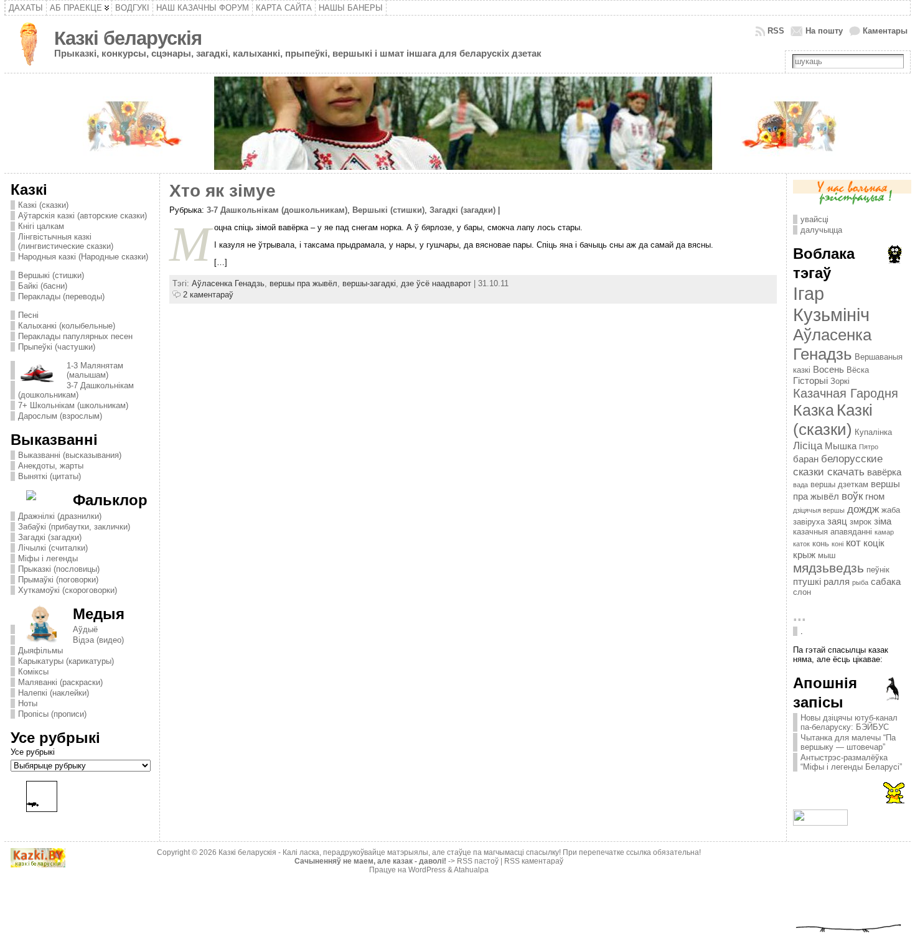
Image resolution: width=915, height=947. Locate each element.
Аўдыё (85, 629)
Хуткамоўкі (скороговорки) (67, 590)
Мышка (840, 446)
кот (853, 542)
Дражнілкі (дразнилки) (59, 516)
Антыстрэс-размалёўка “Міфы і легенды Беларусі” (851, 762)
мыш (826, 555)
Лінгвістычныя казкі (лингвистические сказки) (65, 241)
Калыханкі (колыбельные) (66, 325)
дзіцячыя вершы (819, 510)
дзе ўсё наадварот (436, 283)
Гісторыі (810, 380)
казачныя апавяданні (832, 531)
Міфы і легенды (48, 558)
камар (884, 532)
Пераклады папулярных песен (75, 336)
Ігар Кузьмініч (831, 304)
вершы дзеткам (839, 484)
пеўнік (877, 569)
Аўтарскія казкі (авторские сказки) (82, 215)
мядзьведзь (828, 568)
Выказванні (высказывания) (69, 455)
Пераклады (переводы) (61, 296)
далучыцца (821, 230)
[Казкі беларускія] (457, 123)
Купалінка (873, 432)
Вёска (858, 370)
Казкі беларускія (128, 38)
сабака (886, 581)
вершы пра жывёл (303, 283)
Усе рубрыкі (33, 752)
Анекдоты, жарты (50, 465)
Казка (813, 410)
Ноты (27, 703)
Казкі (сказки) (43, 205)
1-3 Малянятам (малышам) (95, 370)
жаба (890, 510)
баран (806, 459)
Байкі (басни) (42, 286)
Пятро (868, 446)
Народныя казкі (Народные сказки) (83, 256)
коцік (873, 543)
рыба (860, 582)
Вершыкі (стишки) (51, 275)
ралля (837, 581)
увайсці (814, 219)
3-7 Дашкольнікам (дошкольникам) (76, 390)
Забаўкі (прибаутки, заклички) (74, 526)
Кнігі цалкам (41, 226)
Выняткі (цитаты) (49, 476)
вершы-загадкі (369, 283)
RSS (775, 30)
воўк (852, 496)
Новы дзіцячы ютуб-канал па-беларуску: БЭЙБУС (849, 722)
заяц (837, 521)
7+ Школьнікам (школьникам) (73, 405)
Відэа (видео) (98, 640)
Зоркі (840, 381)
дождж (863, 509)
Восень (828, 369)
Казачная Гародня (845, 393)
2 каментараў (208, 294)
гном (874, 496)
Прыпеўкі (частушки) (56, 347)
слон (802, 592)
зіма (882, 521)
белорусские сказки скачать (838, 465)
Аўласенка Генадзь (228, 283)
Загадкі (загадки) (50, 537)
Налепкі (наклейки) (53, 692)
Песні (28, 315)
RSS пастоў (478, 861)
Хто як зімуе (222, 190)
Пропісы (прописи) (52, 714)
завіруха (809, 521)
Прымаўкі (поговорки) (58, 579)
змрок (860, 521)
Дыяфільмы (40, 650)
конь (820, 543)
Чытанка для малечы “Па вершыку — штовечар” (848, 742)
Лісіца (807, 445)
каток (801, 544)
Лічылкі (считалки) (53, 548)
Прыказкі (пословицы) (59, 569)
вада (800, 484)
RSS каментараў (533, 861)
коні (837, 544)
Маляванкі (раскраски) (60, 682)
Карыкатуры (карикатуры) (66, 661)
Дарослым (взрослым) (60, 416)
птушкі (807, 581)
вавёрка (884, 472)
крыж (804, 554)
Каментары (885, 30)
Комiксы (33, 671)
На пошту (824, 30)
